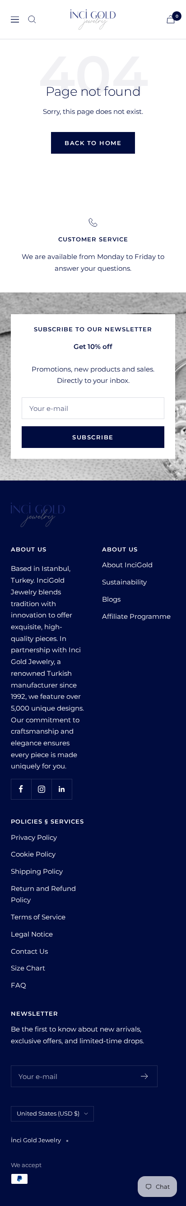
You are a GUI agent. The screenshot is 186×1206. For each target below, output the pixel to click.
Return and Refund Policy (43, 894)
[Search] (32, 19)
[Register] (145, 1076)
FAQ (18, 985)
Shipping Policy (37, 871)
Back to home (93, 142)
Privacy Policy (34, 837)
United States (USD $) (48, 1113)
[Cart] (170, 19)
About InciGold (127, 565)
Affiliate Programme (136, 616)
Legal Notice (32, 934)
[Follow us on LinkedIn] (61, 789)
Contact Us (29, 951)
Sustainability (124, 582)
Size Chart (28, 968)
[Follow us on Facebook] (21, 789)
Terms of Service (38, 917)
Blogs (111, 599)
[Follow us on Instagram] (41, 789)
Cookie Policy (33, 854)
